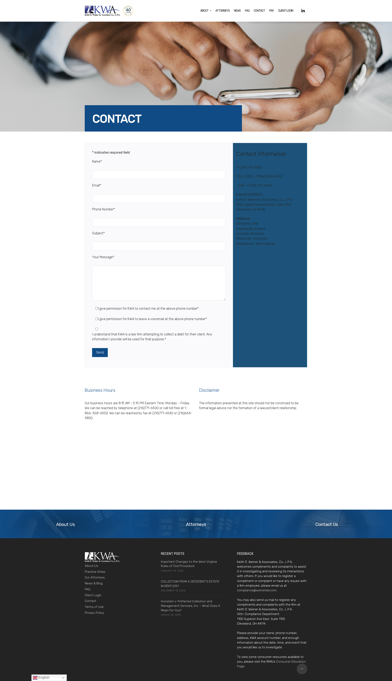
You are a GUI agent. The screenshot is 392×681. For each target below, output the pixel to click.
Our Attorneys (95, 577)
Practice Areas (95, 572)
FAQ (87, 589)
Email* (96, 185)
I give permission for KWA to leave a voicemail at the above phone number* (152, 319)
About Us (91, 566)
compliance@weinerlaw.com (257, 590)
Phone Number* (103, 209)
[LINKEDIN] (303, 10)
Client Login (93, 595)
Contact (90, 601)
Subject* (98, 233)
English (43, 677)
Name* (97, 161)
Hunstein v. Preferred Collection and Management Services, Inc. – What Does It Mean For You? (190, 606)
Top (302, 669)
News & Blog (94, 583)
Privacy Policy (94, 613)
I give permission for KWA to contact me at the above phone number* (148, 308)
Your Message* (103, 257)
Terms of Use (94, 607)
